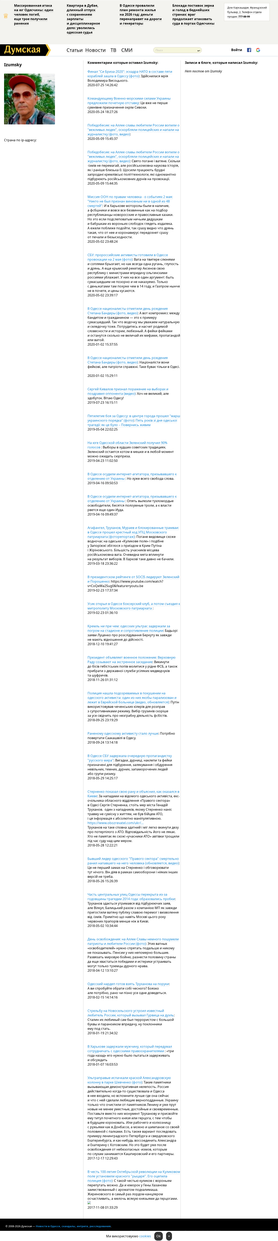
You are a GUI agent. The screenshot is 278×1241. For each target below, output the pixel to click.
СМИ (126, 50)
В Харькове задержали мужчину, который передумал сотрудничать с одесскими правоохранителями (130, 1048)
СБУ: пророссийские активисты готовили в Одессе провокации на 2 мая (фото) (128, 257)
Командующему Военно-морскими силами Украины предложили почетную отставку (129, 100)
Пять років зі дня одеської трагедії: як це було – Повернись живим (132, 422)
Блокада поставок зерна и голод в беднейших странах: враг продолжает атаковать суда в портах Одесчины (193, 14)
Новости (95, 50)
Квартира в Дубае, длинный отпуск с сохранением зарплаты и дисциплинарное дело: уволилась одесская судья (83, 19)
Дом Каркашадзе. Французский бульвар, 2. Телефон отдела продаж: (247, 12)
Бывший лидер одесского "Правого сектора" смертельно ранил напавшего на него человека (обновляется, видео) (133, 860)
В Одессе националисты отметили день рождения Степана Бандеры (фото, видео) (128, 310)
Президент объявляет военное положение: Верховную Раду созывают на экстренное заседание (131, 659)
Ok (158, 1236)
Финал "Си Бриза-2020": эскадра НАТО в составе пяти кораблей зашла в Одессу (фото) (130, 73)
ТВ (113, 50)
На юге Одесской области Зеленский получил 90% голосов (127, 444)
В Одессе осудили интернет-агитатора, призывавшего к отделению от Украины (132, 476)
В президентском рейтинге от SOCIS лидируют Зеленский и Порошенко (133, 579)
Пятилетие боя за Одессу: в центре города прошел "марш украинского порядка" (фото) (134, 418)
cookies (145, 1236)
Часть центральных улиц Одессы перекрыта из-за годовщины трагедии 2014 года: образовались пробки (131, 896)
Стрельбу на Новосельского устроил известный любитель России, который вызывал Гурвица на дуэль (131, 1012)
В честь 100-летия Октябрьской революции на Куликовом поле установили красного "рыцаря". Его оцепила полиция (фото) (134, 1176)
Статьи (75, 50)
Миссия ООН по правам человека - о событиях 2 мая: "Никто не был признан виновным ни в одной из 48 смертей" (130, 201)
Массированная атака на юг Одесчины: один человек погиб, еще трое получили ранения (33, 14)
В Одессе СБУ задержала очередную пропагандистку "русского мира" (130, 758)
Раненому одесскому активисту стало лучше (123, 733)
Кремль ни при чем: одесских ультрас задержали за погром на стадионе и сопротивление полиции (129, 628)
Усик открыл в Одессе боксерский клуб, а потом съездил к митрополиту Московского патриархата (134, 605)
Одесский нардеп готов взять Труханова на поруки (128, 984)
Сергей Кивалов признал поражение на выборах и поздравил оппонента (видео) (128, 391)
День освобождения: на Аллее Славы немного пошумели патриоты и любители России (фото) (133, 941)
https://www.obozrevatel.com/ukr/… (116, 823)
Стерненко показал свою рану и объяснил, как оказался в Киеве (133, 793)
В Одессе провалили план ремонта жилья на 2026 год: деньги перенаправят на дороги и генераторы (141, 14)
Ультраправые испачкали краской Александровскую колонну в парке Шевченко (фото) (129, 1080)
